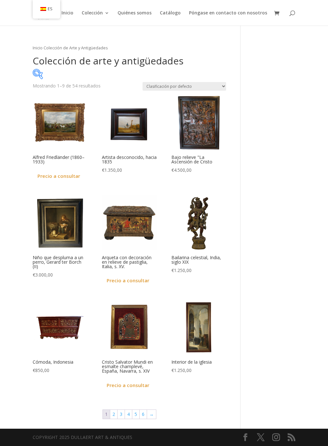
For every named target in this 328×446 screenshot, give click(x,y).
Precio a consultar (58, 176)
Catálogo (170, 13)
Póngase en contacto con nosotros (228, 13)
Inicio (67, 13)
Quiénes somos (135, 13)
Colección (92, 13)
